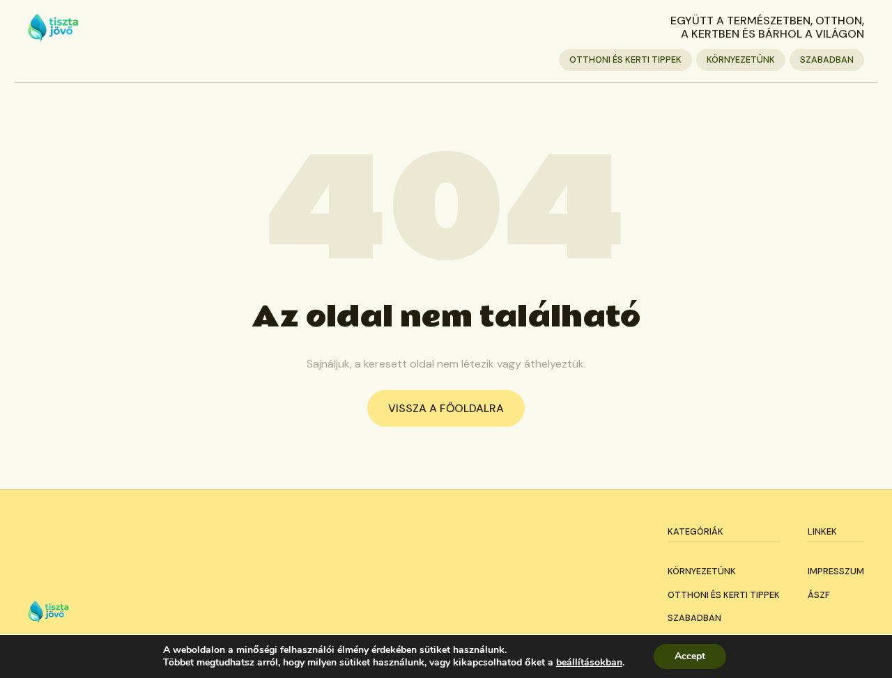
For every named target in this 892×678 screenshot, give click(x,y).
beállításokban (589, 662)
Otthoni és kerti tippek (625, 59)
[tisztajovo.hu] (53, 28)
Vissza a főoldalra (446, 408)
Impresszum (836, 571)
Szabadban (827, 59)
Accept (690, 656)
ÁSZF (819, 595)
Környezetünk (741, 59)
